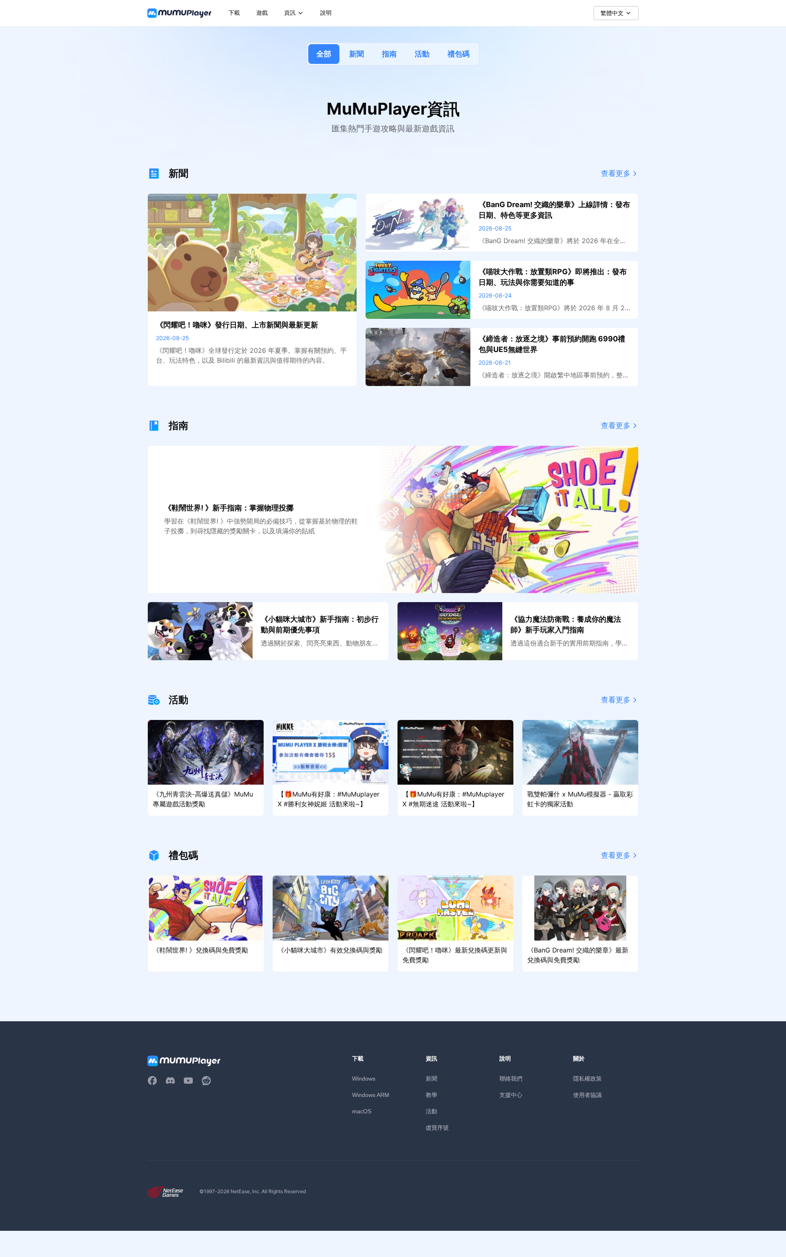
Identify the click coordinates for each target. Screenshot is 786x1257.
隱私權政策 (587, 1078)
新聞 (356, 54)
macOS (361, 1111)
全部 (323, 54)
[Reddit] (206, 1080)
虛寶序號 (437, 1127)
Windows (363, 1078)
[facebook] (152, 1080)
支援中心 (510, 1094)
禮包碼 (458, 54)
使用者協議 (587, 1094)
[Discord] (170, 1080)
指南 (389, 54)
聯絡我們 (510, 1078)
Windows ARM (370, 1095)
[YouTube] (188, 1080)
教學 (431, 1094)
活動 (422, 54)
